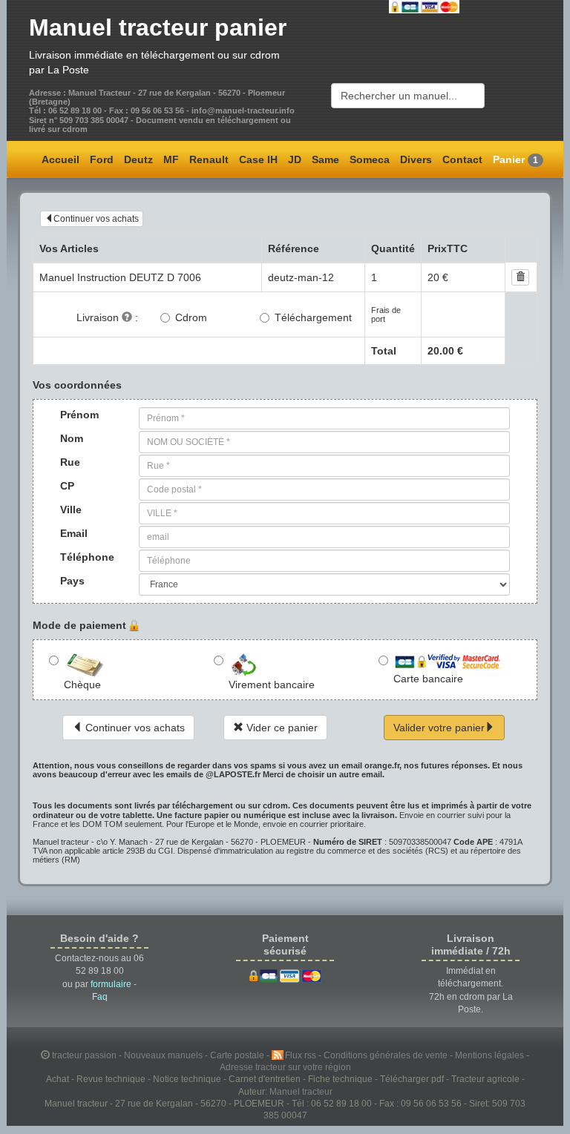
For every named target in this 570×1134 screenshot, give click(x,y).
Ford (102, 159)
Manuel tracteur (300, 1091)
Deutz (138, 159)
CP (67, 486)
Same (325, 159)
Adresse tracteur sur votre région (285, 1067)
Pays (72, 581)
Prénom (74, 415)
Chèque (82, 684)
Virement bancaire (272, 684)
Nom (71, 438)
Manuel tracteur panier (157, 27)
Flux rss (301, 1055)
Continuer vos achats (96, 219)
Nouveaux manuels (164, 1055)
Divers (416, 159)
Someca (370, 159)
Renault (209, 159)
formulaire (111, 984)
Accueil (60, 159)
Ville (71, 509)
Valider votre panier (439, 728)
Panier (515, 159)
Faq (100, 997)
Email (74, 533)
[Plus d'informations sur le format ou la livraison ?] (127, 317)
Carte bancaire (428, 679)
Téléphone (74, 557)
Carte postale (238, 1055)
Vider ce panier (280, 728)
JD (294, 159)
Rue (70, 462)
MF (171, 159)
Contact (462, 159)
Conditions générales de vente (387, 1055)
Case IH (258, 159)
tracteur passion (84, 1055)
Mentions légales (490, 1055)
